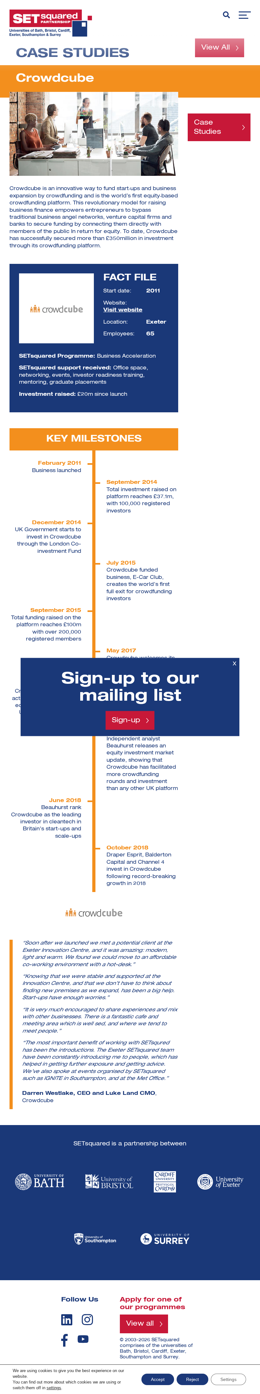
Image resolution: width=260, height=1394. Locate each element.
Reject (192, 1379)
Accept (158, 1379)
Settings (228, 1379)
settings (54, 1387)
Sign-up (126, 720)
